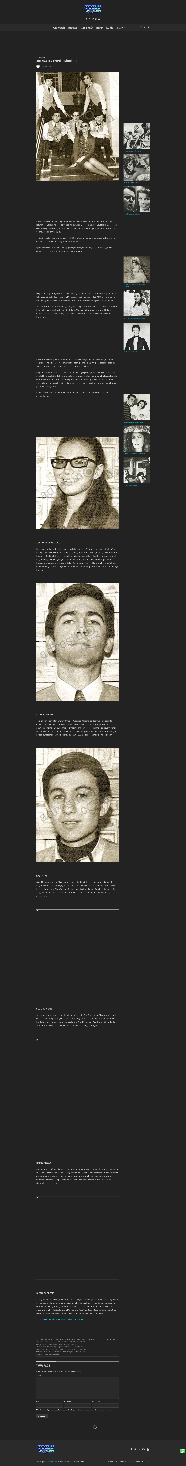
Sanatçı (63, 1349)
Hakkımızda (109, 1461)
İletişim (109, 27)
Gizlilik (130, 1461)
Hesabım (120, 27)
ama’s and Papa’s (46, 1339)
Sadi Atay (54, 1349)
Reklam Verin (138, 1461)
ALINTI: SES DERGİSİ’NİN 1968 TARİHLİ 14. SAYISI (59, 1319)
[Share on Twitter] (110, 1339)
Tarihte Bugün (87, 27)
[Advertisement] (93, 40)
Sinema (39, 1352)
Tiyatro (47, 1352)
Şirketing (54, 1462)
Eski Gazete (85, 1342)
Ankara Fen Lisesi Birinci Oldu (65, 1339)
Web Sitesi (96, 1401)
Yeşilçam (40, 1354)
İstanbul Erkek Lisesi (71, 1344)
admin (45, 66)
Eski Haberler (41, 1344)
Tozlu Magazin (58, 27)
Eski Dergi (74, 1342)
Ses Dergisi (72, 1349)
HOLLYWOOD (72, 27)
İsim (38, 1401)
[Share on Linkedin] (117, 1339)
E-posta (67, 1401)
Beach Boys (82, 1339)
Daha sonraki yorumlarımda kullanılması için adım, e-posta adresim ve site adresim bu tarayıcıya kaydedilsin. (77, 1410)
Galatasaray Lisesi (56, 1344)
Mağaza (99, 27)
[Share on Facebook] (107, 1339)
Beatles (91, 1339)
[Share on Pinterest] (114, 1339)
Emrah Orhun (63, 1342)
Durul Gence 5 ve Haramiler (46, 1342)
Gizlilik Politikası (121, 1461)
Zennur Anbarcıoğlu (52, 1354)
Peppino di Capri (42, 1349)
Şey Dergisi (83, 1349)
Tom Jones (57, 1352)
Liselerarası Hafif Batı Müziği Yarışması (50, 1347)
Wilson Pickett (81, 1352)
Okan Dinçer (78, 1347)
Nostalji (68, 1347)
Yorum (38, 1375)
